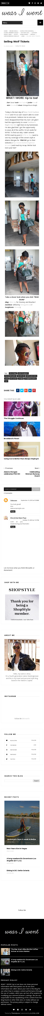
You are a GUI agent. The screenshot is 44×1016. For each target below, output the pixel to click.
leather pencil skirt (31, 376)
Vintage (32, 34)
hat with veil (25, 32)
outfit (16, 34)
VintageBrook (26, 305)
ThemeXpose (15, 1013)
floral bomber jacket (11, 32)
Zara (34, 102)
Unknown (13, 500)
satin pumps (24, 34)
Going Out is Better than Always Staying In (21, 459)
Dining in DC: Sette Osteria (21, 970)
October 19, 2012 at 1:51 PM (31, 520)
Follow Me (22, 910)
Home (6, 31)
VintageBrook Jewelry (11, 36)
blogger (36, 489)
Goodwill (14, 105)
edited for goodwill (27, 31)
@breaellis (26, 718)
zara (22, 36)
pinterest (23, 754)
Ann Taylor (22, 102)
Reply (13, 511)
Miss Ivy (12, 302)
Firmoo (17, 307)
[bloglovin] (29, 3)
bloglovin (23, 740)
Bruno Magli (13, 31)
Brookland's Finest (11, 439)
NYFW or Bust (27, 135)
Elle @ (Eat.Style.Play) (18, 518)
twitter (23, 759)
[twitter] (41, 3)
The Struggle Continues (14, 418)
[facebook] (32, 3)
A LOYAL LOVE (34, 1013)
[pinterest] (38, 3)
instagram (23, 749)
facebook (23, 745)
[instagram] (35, 3)
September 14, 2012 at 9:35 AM (30, 500)
